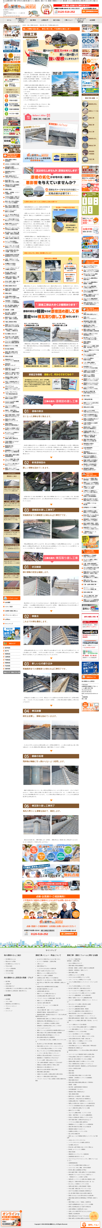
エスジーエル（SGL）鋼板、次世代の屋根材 (80, 1167)
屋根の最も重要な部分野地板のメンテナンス (11, 352)
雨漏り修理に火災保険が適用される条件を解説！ (91, 460)
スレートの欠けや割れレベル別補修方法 (90, 355)
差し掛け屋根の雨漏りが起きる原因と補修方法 (12, 306)
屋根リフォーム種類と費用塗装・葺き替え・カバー (91, 346)
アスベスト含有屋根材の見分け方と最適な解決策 (12, 342)
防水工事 (91, 131)
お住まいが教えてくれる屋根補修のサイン (91, 334)
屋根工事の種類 (90, 98)
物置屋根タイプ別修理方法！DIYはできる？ (90, 556)
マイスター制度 (9, 973)
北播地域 (7, 656)
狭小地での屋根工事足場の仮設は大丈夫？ (90, 392)
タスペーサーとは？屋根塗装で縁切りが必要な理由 (81, 1054)
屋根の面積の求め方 (11, 285)
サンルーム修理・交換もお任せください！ (91, 560)
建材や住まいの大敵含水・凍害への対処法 (11, 318)
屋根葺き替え (93, 104)
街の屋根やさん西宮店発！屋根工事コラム (16, 990)
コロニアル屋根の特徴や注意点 (89, 359)
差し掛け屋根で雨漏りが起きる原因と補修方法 (80, 1193)
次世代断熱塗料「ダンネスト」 (88, 448)
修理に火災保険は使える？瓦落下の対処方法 (91, 419)
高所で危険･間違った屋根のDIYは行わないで (80, 1119)
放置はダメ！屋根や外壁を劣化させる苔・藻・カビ (81, 1181)
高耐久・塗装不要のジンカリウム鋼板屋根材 (12, 411)
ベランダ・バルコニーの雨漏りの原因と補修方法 (12, 237)
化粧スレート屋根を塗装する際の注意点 (89, 375)
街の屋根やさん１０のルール (13, 963)
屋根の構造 (8, 189)
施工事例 (33, 20)
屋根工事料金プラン (42, 966)
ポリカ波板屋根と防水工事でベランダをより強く (91, 568)
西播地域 (7, 662)
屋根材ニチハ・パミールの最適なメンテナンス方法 (91, 379)
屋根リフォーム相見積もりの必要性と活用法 (48, 1023)
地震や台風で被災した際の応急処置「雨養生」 (12, 277)
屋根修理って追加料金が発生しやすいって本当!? (91, 520)
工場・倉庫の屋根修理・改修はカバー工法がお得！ (91, 564)
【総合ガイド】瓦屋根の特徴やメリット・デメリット (82, 1015)
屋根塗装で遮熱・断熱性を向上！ (77, 1091)
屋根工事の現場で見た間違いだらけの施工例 (90, 440)
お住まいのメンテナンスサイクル (77, 1140)
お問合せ (7, 619)
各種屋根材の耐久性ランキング (76, 1156)
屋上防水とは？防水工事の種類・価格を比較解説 (12, 233)
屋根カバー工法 (93, 111)
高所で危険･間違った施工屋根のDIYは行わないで (12, 415)
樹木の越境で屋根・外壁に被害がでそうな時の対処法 (91, 524)
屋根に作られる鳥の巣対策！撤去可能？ (91, 581)
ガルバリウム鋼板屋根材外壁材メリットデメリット (91, 299)
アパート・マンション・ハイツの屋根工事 (47, 1005)
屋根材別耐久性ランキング (10, 364)
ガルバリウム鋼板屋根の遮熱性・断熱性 (91, 283)
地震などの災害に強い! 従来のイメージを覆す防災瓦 (82, 1103)
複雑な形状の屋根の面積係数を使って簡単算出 (12, 289)
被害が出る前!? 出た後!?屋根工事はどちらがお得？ (91, 499)
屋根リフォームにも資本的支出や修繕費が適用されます (51, 1030)
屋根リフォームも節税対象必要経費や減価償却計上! (91, 600)
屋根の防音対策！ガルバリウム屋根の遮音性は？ (91, 303)
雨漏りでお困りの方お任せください (46, 970)
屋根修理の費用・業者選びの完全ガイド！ (12, 167)
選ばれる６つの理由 (11, 961)
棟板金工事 (92, 145)
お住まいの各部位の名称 (12, 164)
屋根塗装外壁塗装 (91, 153)
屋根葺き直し (93, 138)
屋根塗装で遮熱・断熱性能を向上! (90, 452)
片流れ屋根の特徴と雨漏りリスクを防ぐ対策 (12, 297)
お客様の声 (44, 20)
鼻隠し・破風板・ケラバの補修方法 (12, 193)
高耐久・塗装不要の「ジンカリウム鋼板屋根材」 (81, 1115)
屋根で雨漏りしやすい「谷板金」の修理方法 (11, 330)
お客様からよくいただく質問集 (76, 975)
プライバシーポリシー (11, 615)
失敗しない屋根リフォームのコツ (90, 317)
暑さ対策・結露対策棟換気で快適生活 (78, 1087)
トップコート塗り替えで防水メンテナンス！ (12, 464)
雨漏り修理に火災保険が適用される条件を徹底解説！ (82, 1218)
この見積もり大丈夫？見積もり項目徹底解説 (90, 495)
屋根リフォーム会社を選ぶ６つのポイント (91, 403)
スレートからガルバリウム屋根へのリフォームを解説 (91, 270)
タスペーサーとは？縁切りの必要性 (11, 211)
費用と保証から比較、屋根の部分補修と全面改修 (91, 330)
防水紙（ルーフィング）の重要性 (77, 1149)
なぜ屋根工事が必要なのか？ (91, 313)
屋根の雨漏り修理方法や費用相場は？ (12, 424)
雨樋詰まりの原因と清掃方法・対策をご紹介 (48, 1064)
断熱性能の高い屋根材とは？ (9, 446)
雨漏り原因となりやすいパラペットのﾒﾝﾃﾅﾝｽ (12, 224)
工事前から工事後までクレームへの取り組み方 (91, 491)
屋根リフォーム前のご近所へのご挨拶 (89, 487)
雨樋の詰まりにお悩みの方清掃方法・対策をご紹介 (91, 572)
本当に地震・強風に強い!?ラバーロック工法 (80, 1188)
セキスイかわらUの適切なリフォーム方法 (79, 977)
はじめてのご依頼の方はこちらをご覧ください (48, 959)
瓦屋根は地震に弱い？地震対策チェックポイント (91, 432)
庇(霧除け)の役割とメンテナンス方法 (10, 264)
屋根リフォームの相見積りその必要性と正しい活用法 (91, 483)
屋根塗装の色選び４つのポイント (89, 444)
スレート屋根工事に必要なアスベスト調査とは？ (12, 460)
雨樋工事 (91, 125)
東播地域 (7, 654)
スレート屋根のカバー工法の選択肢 (91, 350)
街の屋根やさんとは (11, 959)
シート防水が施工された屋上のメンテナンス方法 (12, 219)
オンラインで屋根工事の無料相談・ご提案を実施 (91, 479)
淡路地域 (7, 668)
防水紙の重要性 (9, 349)
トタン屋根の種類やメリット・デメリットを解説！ (81, 1029)
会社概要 (92, 20)
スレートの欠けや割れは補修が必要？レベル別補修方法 (82, 1027)
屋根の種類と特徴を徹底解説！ (11, 160)
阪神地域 (7, 647)
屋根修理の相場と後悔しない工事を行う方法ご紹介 (50, 1018)
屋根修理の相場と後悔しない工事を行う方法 (90, 322)
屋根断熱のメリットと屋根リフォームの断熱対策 (12, 451)
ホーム (9, 20)
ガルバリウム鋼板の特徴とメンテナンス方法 (12, 406)
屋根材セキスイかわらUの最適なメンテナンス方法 (91, 383)
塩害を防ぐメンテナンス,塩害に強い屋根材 (12, 369)
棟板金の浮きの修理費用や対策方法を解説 (12, 185)
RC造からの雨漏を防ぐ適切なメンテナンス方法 (80, 1117)
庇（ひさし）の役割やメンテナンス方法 (12, 433)
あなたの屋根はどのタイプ (75, 963)
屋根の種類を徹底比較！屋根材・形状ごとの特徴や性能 (82, 1018)
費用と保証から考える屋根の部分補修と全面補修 (49, 1032)
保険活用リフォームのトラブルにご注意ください (91, 528)
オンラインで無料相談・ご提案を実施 (46, 961)
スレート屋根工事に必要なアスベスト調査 (79, 1108)
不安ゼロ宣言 (9, 966)
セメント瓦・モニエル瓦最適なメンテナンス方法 (12, 246)
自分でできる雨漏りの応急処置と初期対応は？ (91, 456)
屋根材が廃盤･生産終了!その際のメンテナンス (12, 378)
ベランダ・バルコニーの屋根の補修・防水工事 (48, 998)
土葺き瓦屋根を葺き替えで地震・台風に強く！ (12, 251)
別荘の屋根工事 (88, 592)
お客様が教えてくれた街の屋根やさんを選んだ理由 (18, 988)
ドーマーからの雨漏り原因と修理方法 (11, 437)
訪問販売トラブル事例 (90, 507)
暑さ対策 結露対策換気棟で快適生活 (11, 313)
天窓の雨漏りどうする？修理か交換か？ (12, 442)
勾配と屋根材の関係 (11, 321)
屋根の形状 (8, 293)
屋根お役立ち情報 (89, 407)
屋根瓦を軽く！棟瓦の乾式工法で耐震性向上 (90, 427)
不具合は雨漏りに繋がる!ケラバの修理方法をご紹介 (82, 1056)
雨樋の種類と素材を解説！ (43, 1071)
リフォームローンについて (43, 1028)
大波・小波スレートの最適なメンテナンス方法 (12, 259)
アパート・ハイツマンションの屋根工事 (90, 588)
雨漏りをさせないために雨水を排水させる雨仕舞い (81, 1195)
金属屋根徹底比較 (73, 1163)
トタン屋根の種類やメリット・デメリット (90, 363)
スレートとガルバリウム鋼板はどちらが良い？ (91, 266)
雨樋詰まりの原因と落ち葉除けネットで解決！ (91, 576)
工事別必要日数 (88, 399)
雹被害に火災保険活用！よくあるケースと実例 (91, 465)
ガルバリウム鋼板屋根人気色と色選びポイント (91, 287)
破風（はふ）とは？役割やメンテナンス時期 (12, 468)
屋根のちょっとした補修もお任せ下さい (47, 973)
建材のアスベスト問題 (11, 345)
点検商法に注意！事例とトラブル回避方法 (47, 977)
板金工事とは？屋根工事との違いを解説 (12, 181)
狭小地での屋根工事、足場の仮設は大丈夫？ (80, 988)
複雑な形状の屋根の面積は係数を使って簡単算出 (81, 1082)
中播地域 (7, 659)
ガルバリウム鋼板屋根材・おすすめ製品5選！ (80, 995)
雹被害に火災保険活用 (74, 1213)
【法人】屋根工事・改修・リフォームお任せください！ (51, 1010)
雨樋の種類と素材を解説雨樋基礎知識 (12, 455)
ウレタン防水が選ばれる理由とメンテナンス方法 (12, 215)
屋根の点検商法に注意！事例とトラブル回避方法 (91, 511)
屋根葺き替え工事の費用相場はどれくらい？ (91, 326)
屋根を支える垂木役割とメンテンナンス (11, 420)
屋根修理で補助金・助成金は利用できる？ (90, 469)
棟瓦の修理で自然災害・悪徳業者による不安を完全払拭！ (83, 1066)
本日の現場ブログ (10, 986)
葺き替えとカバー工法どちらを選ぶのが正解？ (91, 338)
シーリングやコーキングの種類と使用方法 (12, 268)
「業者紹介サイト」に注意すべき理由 (90, 532)
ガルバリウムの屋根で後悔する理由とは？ (11, 397)
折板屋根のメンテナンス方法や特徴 (77, 1031)
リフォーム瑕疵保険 (11, 968)
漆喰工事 (91, 118)
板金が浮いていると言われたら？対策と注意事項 (91, 515)
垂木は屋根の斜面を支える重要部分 (46, 1037)
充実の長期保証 (9, 970)
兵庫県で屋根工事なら (11, 611)
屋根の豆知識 (9, 356)
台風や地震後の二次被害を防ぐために (91, 423)
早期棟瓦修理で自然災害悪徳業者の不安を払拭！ (12, 255)
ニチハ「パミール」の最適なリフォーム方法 (80, 979)
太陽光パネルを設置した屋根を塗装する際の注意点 (50, 1074)
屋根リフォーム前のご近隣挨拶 (45, 975)
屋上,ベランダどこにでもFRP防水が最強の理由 (12, 228)
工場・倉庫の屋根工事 (90, 584)
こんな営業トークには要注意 (90, 504)
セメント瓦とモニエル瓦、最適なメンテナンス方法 (81, 1036)
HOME (24, 25)
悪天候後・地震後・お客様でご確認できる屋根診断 (81, 968)
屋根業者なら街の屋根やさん (13, 1003)
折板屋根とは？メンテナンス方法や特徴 (91, 367)
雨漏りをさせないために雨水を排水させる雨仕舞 (12, 325)
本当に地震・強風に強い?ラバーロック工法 (12, 282)
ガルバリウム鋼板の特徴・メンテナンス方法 (80, 1112)
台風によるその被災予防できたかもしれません (91, 411)
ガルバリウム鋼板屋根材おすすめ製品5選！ (91, 291)
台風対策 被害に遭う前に (43, 991)
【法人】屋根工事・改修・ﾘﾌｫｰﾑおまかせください (91, 596)
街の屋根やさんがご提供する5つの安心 (21, 20)
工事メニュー (69, 20)
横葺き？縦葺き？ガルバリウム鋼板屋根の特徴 (91, 295)
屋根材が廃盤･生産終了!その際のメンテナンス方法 (81, 1061)
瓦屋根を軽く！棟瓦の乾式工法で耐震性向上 (80, 1098)
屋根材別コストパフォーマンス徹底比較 (12, 360)
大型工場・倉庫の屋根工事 (43, 1003)
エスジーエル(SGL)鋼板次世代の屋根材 (12, 402)
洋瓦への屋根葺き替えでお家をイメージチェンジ (12, 382)
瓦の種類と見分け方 (11, 333)
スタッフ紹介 (9, 606)
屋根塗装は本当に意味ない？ (10, 172)
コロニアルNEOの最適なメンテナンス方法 (91, 388)
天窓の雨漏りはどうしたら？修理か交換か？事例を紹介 (82, 1045)
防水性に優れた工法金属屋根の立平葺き (11, 273)
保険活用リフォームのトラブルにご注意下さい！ (81, 1174)
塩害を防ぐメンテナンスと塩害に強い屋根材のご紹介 (82, 1179)
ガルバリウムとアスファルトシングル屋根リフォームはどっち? (12, 387)
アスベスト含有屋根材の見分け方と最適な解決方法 (81, 1105)
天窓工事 (91, 159)
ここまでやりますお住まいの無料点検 (80, 20)
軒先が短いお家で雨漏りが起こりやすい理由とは (12, 337)
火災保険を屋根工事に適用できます (46, 996)
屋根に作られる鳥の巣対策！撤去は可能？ (47, 1069)
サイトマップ (9, 623)
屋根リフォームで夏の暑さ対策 (45, 1000)
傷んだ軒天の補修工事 (74, 1133)
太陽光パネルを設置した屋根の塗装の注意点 (91, 371)
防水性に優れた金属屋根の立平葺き (77, 1170)
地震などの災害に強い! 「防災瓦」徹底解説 (90, 436)
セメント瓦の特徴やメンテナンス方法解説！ (12, 242)
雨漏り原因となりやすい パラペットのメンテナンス (50, 1046)
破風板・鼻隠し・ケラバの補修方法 (77, 1043)
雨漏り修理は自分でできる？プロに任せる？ (12, 176)
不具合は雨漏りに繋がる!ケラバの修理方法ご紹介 (12, 197)
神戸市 (7, 651)
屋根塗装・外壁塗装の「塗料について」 (79, 970)
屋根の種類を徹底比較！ (87, 342)
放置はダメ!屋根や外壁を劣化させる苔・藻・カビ (12, 373)
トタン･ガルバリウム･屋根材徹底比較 (11, 393)
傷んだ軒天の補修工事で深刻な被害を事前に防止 (12, 206)
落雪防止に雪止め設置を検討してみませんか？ (48, 1055)
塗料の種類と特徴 (90, 617)
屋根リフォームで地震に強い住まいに (46, 993)
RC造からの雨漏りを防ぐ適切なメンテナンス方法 (12, 428)
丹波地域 (7, 665)
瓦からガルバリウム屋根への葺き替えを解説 (91, 274)
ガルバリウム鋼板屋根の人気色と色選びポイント (81, 1011)
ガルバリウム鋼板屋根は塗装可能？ (91, 278)
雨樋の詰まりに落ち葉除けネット (45, 1067)
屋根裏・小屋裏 (9, 309)
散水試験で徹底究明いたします (45, 989)
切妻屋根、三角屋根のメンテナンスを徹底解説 (12, 301)
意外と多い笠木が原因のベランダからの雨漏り (12, 202)
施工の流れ (56, 20)
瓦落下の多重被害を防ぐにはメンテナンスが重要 (91, 415)
